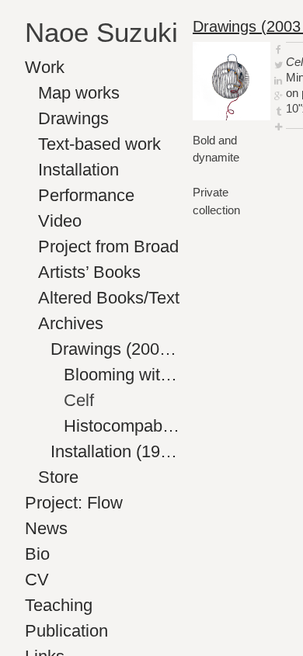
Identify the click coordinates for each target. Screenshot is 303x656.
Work (44, 67)
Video (60, 221)
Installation (78, 169)
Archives (70, 323)
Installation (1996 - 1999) (115, 451)
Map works (79, 92)
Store (58, 477)
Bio (37, 554)
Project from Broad (108, 246)
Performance (86, 195)
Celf (79, 400)
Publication (66, 630)
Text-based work (99, 144)
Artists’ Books (89, 272)
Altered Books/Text (108, 297)
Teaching (58, 605)
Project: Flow (74, 502)
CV (37, 579)
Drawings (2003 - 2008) (115, 349)
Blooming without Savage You (122, 374)
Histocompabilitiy (122, 426)
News (46, 528)
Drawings (73, 118)
